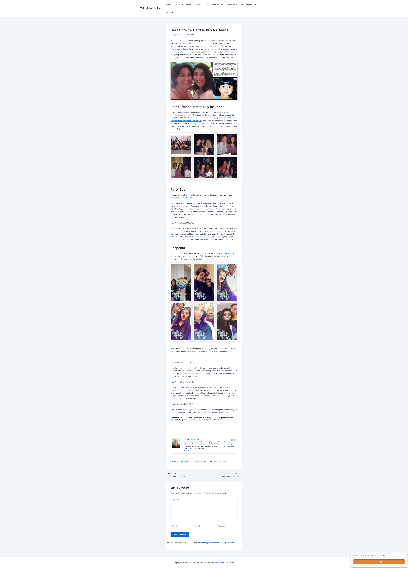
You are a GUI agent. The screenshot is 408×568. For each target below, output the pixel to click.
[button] (192, 4)
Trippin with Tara (151, 8)
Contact (169, 13)
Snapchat (228, 253)
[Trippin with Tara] (176, 443)
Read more (187, 450)
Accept (379, 562)
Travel (198, 4)
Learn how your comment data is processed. (216, 543)
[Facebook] (232, 440)
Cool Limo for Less (185, 198)
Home (168, 4)
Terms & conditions (248, 4)
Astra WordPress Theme (224, 563)
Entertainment (210, 4)
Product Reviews (228, 4)
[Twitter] (235, 440)
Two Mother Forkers (183, 4)
